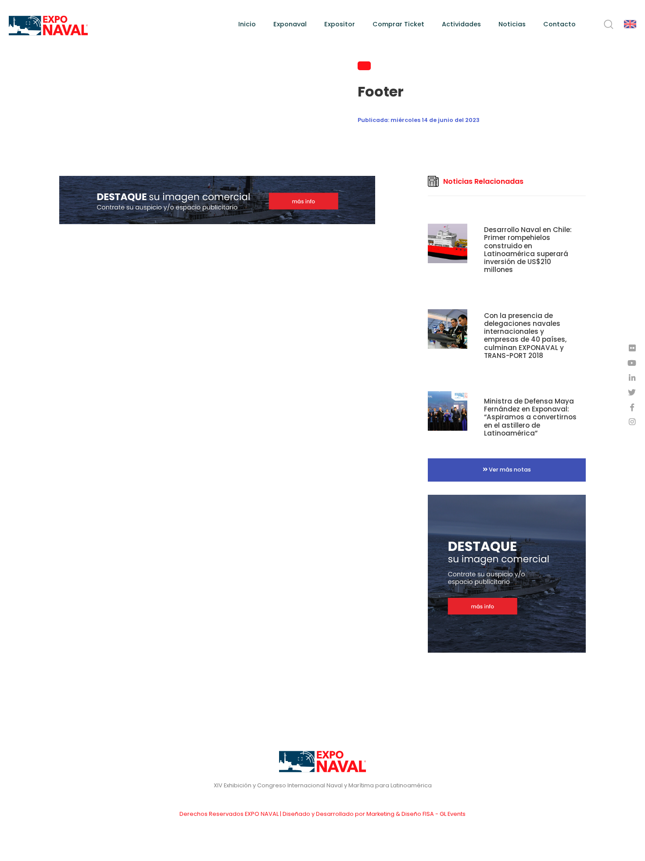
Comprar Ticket (398, 24)
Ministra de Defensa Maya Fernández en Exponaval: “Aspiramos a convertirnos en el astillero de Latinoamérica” (530, 417)
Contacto (559, 24)
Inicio (247, 24)
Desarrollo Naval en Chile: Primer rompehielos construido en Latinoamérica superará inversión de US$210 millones (528, 249)
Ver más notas (509, 469)
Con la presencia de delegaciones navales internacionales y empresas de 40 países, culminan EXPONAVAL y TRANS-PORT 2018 (525, 335)
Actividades (461, 24)
